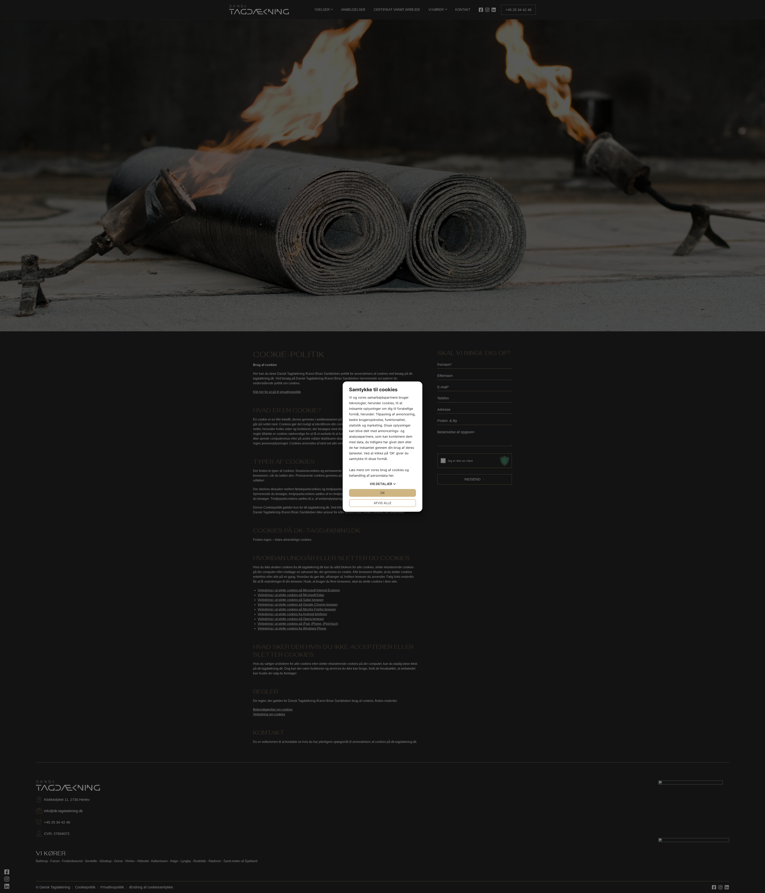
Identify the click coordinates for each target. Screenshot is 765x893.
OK (382, 493)
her (391, 475)
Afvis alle (382, 503)
